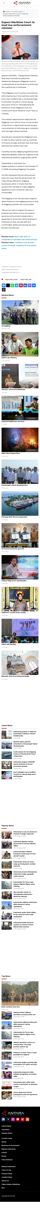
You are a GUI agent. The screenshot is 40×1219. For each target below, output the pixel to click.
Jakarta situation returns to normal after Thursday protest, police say (24, 1045)
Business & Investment (11, 1145)
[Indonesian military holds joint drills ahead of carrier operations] (7, 905)
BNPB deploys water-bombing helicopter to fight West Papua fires (20, 452)
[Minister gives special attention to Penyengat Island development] (20, 472)
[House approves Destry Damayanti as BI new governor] (7, 1095)
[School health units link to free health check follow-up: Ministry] (20, 344)
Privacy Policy (7, 1174)
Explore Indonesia (8, 1149)
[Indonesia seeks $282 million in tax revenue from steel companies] (7, 915)
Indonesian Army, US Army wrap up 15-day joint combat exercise (24, 864)
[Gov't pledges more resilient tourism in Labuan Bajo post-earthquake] (20, 567)
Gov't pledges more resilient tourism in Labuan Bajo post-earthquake (18, 580)
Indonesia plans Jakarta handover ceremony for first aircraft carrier (24, 854)
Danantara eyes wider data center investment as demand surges (25, 1084)
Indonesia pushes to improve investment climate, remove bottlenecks (19, 388)
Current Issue (17, 12)
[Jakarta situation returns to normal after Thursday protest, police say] (7, 1045)
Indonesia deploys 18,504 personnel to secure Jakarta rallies (24, 844)
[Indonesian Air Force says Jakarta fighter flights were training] (7, 885)
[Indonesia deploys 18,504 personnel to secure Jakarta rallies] (7, 844)
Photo (4, 1156)
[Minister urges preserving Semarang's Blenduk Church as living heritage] (20, 663)
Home (7, 12)
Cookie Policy (7, 1177)
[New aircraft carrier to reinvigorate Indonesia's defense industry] (7, 895)
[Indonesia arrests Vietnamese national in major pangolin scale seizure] (7, 875)
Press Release (7, 1160)
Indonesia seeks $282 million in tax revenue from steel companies (24, 915)
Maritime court (11, 279)
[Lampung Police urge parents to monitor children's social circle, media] (20, 599)
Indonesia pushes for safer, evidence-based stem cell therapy (20, 643)
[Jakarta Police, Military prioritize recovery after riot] (7, 1015)
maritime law (26, 279)
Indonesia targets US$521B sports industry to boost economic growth (19, 548)
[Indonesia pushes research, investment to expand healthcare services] (20, 408)
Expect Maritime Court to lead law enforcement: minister (15, 15)
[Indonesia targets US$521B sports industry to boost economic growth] (20, 535)
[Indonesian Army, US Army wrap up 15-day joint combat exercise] (7, 865)
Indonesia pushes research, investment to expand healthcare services (19, 420)
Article (4, 1153)
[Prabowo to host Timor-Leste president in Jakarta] (7, 1055)
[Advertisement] (20, 702)
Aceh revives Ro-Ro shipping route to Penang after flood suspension (17, 516)
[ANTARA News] (22, 3)
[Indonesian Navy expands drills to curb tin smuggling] (20, 312)
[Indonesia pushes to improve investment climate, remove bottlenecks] (20, 376)
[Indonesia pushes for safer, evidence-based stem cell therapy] (20, 631)
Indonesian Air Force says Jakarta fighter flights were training (24, 884)
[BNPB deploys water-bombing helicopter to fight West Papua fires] (20, 440)
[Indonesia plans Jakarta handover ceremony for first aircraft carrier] (7, 855)
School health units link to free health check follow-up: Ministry (20, 357)
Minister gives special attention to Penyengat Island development (16, 484)
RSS (3, 1188)
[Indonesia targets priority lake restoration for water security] (7, 1065)
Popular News (8, 826)
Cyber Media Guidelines (11, 1184)
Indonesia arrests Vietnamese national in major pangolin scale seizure (25, 874)
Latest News (7, 725)
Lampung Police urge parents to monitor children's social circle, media (19, 611)
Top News (6, 976)
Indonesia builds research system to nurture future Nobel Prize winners (23, 925)
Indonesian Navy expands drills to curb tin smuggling (19, 325)
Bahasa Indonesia (8, 1166)
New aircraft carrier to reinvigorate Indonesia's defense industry (22, 894)
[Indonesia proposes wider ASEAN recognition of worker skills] (7, 1075)
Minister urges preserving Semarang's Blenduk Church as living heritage (17, 675)
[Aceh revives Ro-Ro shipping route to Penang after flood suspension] (20, 503)
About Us (5, 1181)
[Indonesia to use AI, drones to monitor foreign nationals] (7, 835)
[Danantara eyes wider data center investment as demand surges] (7, 1085)
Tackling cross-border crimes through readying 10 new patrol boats (19, 245)
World (4, 1142)
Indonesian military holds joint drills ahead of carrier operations (25, 904)
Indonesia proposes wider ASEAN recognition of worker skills (25, 1074)
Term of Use (6, 1170)
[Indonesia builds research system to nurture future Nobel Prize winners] (7, 925)
